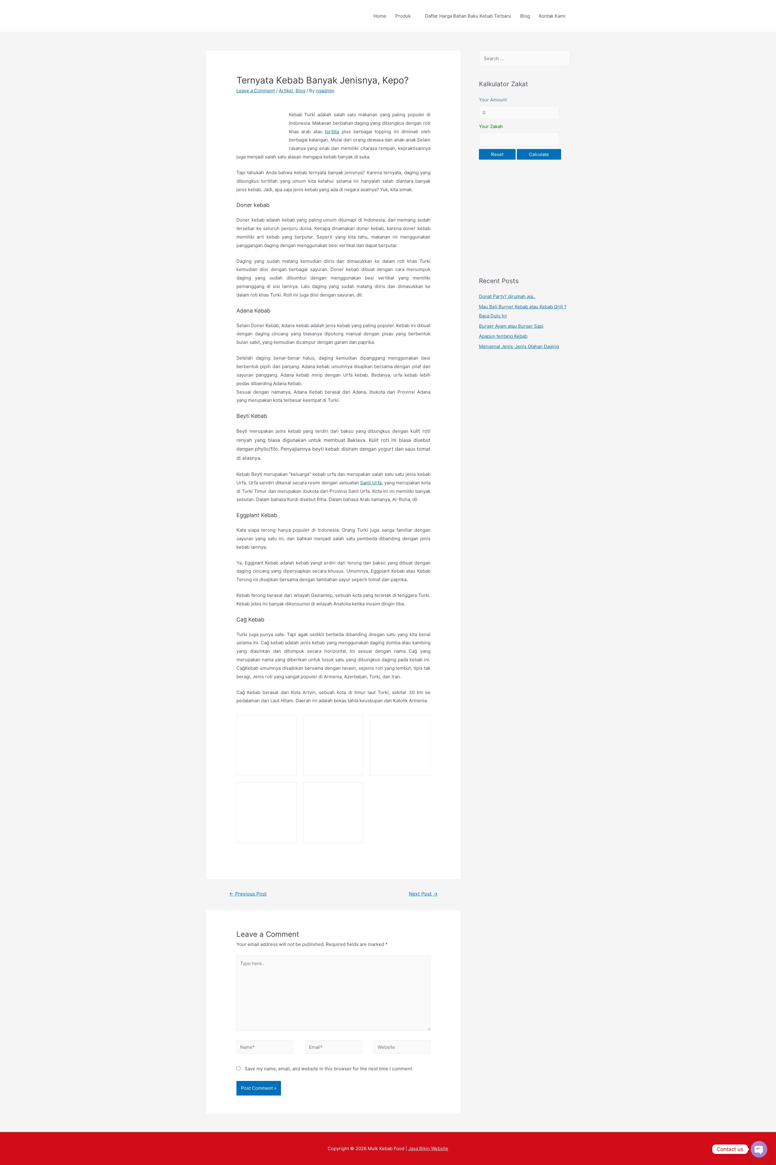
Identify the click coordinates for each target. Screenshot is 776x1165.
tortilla (332, 131)
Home (379, 16)
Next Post (423, 894)
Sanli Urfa (371, 483)
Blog (525, 16)
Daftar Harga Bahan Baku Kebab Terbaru (468, 16)
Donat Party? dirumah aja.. (507, 296)
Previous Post (248, 894)
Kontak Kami (552, 16)
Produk (403, 16)
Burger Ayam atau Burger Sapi (511, 326)
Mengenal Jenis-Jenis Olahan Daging (519, 346)
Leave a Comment (255, 90)
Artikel (286, 90)
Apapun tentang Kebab (503, 336)
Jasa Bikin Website (428, 1148)
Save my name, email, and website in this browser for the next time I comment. (329, 1069)
